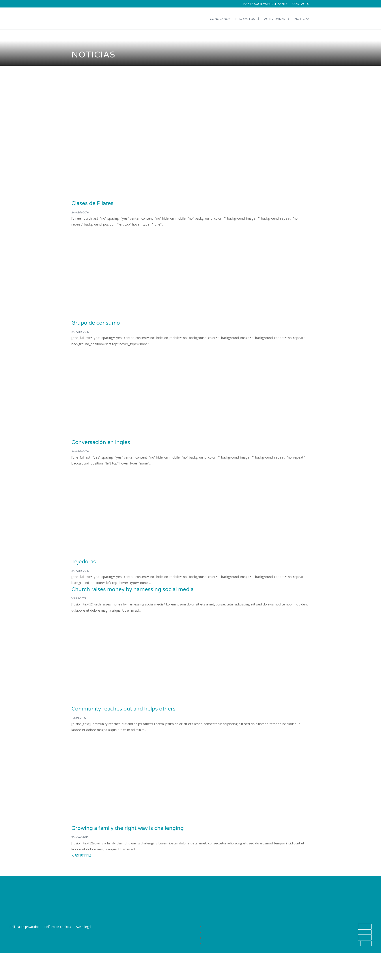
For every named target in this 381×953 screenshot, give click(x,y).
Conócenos (220, 18)
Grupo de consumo (95, 323)
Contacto (301, 4)
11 (85, 855)
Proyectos (245, 18)
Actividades (274, 18)
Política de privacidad (24, 927)
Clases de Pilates (92, 203)
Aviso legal (83, 927)
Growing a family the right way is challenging (127, 828)
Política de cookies (57, 927)
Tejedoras (83, 562)
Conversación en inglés (100, 442)
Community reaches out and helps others (123, 709)
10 (81, 855)
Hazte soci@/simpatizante (265, 4)
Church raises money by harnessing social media (132, 589)
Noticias (302, 18)
